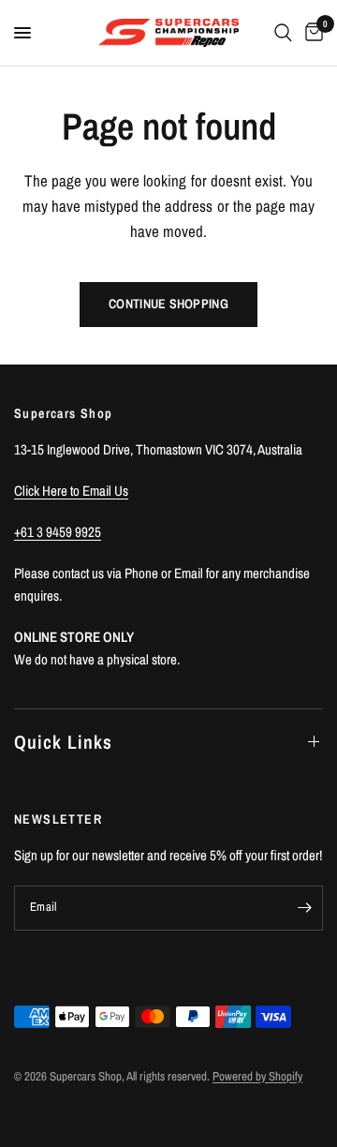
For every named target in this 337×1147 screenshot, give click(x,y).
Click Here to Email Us (71, 490)
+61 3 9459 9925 (57, 532)
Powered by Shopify (257, 1076)
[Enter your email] (304, 908)
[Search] (283, 33)
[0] (311, 33)
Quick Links (63, 741)
